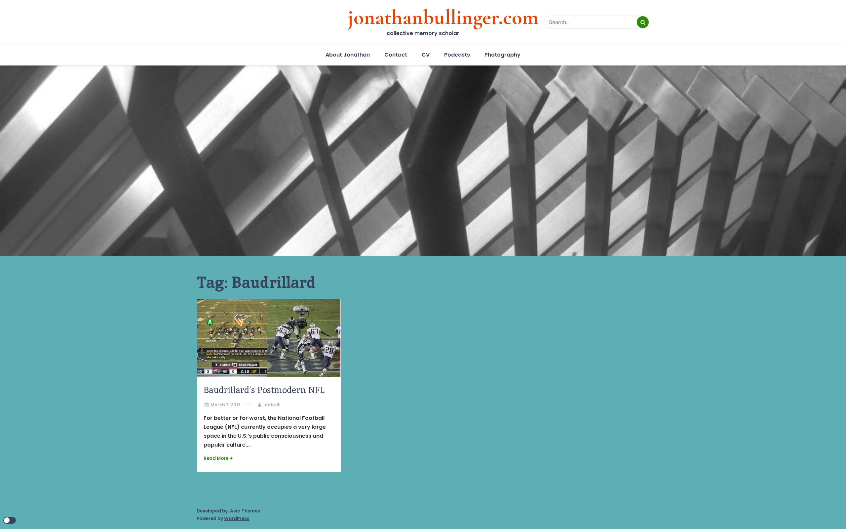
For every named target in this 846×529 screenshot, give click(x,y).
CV (426, 55)
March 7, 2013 (226, 405)
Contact (395, 55)
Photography (502, 55)
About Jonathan (348, 55)
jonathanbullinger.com (443, 17)
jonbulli (272, 405)
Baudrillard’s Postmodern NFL (264, 390)
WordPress (237, 518)
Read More (216, 458)
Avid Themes (245, 511)
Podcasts (457, 55)
